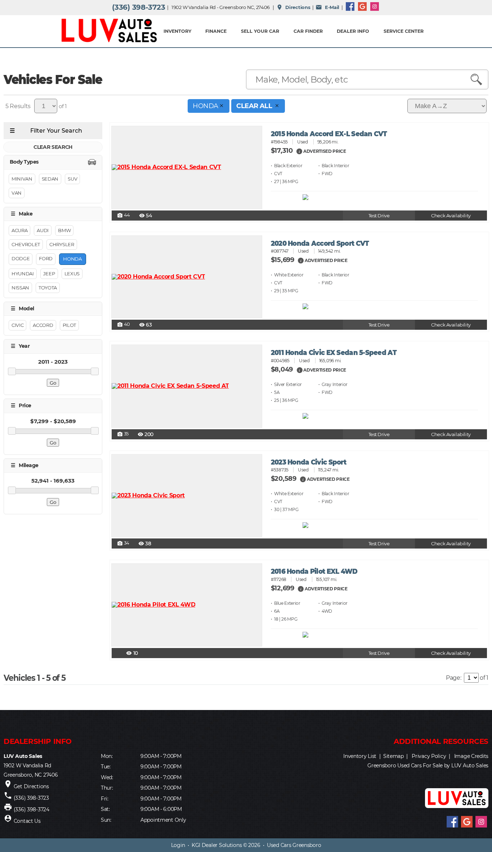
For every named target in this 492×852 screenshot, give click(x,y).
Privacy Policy (429, 756)
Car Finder (308, 31)
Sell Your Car (260, 31)
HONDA (205, 106)
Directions (293, 7)
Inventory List (359, 756)
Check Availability (450, 215)
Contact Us (27, 821)
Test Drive (379, 215)
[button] (299, 151)
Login (178, 845)
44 (123, 215)
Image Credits (471, 756)
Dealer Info (353, 31)
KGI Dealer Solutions (217, 845)
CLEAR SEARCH (52, 147)
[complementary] (470, 830)
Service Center (404, 31)
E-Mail (327, 7)
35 (123, 434)
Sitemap (393, 756)
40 (123, 325)
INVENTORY (177, 31)
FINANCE (216, 31)
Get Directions (31, 786)
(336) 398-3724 (31, 809)
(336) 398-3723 (138, 7)
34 (123, 543)
